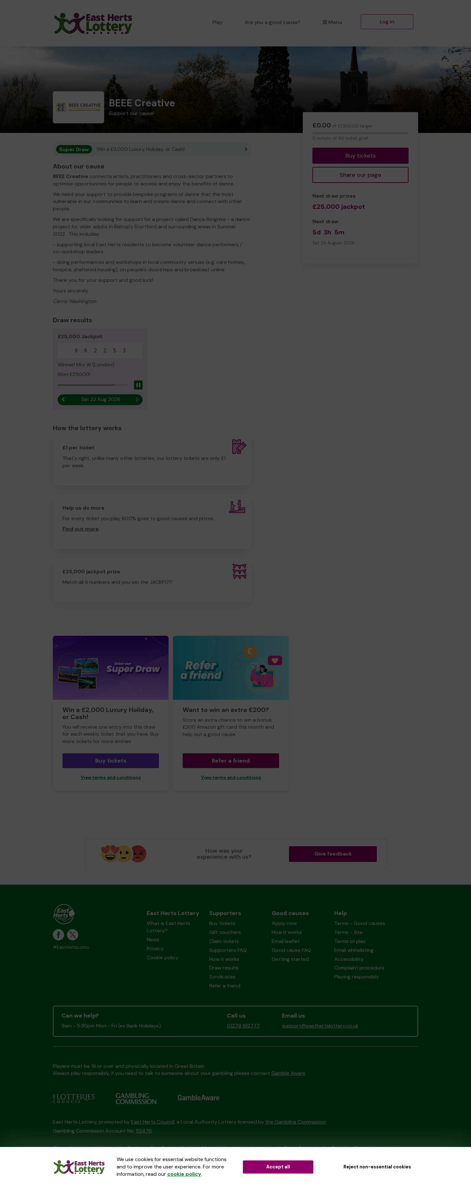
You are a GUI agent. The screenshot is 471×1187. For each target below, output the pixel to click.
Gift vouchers (225, 932)
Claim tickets (224, 941)
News (153, 939)
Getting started (290, 959)
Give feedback (333, 853)
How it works (224, 959)
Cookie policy (162, 957)
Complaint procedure (359, 967)
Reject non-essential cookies (377, 1167)
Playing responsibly (356, 976)
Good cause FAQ (291, 950)
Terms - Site (348, 932)
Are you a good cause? (272, 22)
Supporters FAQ (228, 950)
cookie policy (184, 1174)
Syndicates (222, 976)
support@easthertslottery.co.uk (320, 1025)
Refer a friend (231, 761)
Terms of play (350, 941)
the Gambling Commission (295, 1121)
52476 (144, 1130)
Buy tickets (360, 156)
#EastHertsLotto (71, 947)
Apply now (284, 923)
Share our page (360, 175)
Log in (387, 21)
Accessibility (349, 959)
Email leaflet (286, 941)
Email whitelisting (354, 950)
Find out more (80, 529)
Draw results (224, 967)
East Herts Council (152, 1121)
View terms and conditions (111, 777)
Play (217, 22)
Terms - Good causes (359, 923)
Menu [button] (335, 22)
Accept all (278, 1167)
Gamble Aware (288, 1073)
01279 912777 (243, 1025)
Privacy (155, 948)
